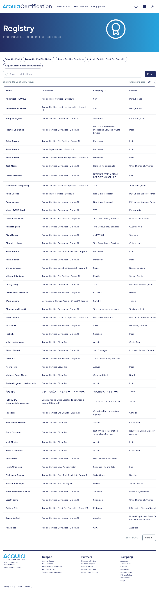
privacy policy (9, 586)
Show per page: (137, 82)
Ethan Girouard (13, 432)
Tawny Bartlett (13, 518)
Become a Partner (89, 561)
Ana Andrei (11, 459)
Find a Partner (87, 567)
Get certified (81, 6)
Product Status (48, 569)
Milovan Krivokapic (15, 276)
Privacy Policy (126, 575)
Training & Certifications (52, 572)
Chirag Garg (12, 284)
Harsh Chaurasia (14, 467)
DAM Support (47, 564)
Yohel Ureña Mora (15, 342)
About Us (124, 561)
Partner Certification (89, 572)
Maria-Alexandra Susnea (18, 492)
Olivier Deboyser (14, 268)
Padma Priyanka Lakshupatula (21, 383)
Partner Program (88, 564)
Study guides (98, 6)
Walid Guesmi (12, 301)
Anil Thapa (11, 528)
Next (147, 538)
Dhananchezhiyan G (16, 309)
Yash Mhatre (12, 442)
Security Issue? (126, 572)
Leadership (125, 569)
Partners (86, 557)
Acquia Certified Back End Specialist (23, 66)
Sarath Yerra (12, 500)
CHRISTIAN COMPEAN (17, 293)
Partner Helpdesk (88, 569)
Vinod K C (11, 359)
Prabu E (10, 334)
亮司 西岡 (10, 392)
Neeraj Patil (11, 367)
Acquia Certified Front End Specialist (107, 59)
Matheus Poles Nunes (16, 375)
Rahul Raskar (12, 141)
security (28, 586)
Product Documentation (52, 567)
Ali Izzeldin (11, 326)
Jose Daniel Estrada (15, 423)
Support (47, 557)
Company (126, 557)
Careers (123, 567)
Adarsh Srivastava (14, 218)
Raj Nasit (10, 413)
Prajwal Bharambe (15, 130)
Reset (150, 74)
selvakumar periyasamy (18, 186)
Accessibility (125, 564)
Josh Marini (11, 166)
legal (20, 586)
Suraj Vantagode (14, 118)
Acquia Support (48, 561)
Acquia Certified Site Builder (38, 59)
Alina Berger (12, 235)
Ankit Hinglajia (13, 227)
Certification (61, 6)
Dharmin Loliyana (14, 243)
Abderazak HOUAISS (16, 99)
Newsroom (125, 578)
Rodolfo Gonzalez (14, 450)
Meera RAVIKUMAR (15, 210)
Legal (122, 581)
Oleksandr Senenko (15, 475)
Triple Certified (12, 59)
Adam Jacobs (12, 194)
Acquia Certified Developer (71, 59)
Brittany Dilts (12, 508)
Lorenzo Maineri (14, 176)
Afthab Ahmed (13, 350)
